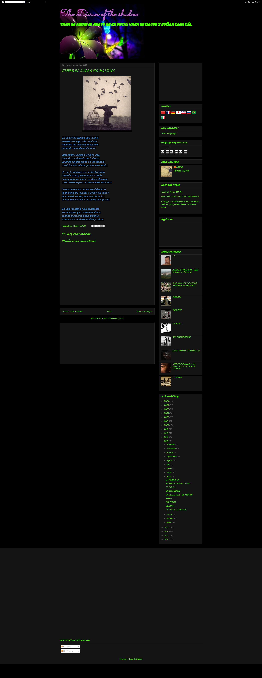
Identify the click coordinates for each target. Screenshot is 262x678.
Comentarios (68, 651)
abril (168, 476)
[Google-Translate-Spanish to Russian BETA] (188, 113)
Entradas (66, 647)
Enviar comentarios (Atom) (112, 318)
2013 (166, 535)
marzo (169, 514)
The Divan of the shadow (99, 14)
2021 (166, 421)
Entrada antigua (144, 311)
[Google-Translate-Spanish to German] (173, 113)
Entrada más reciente (72, 311)
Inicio (109, 311)
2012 (166, 539)
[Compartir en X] (98, 226)
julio (168, 464)
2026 (166, 401)
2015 (166, 527)
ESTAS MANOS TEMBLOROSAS (186, 350)
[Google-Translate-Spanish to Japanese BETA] (178, 113)
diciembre (170, 444)
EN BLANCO (177, 323)
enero (169, 522)
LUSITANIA (177, 377)
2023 (166, 413)
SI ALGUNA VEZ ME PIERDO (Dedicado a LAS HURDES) (184, 284)
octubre (170, 452)
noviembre (171, 448)
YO (173, 256)
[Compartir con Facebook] (100, 226)
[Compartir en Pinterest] (103, 226)
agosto (169, 460)
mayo (169, 472)
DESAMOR (170, 506)
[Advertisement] (107, 343)
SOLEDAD (176, 297)
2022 (166, 417)
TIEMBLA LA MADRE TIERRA (178, 483)
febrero (169, 518)
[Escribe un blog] (95, 226)
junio (168, 468)
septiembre (171, 456)
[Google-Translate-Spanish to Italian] (163, 119)
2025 (166, 405)
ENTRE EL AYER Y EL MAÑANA (179, 494)
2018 (166, 433)
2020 (166, 425)
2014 (166, 531)
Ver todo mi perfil (181, 171)
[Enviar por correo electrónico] (92, 226)
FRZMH (179, 167)
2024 (166, 409)
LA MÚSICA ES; (172, 479)
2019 (166, 429)
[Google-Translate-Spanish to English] (183, 113)
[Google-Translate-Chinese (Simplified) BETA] (163, 113)
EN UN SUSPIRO (173, 491)
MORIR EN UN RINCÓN (176, 509)
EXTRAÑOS (177, 310)
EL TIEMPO (170, 487)
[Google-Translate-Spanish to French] (168, 113)
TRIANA (169, 498)
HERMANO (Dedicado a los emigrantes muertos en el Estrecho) (183, 366)
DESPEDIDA (171, 502)
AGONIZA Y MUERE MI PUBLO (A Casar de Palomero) (185, 271)
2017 (166, 437)
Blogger (139, 659)
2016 (166, 441)
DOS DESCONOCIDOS (181, 337)
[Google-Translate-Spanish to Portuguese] (193, 113)
